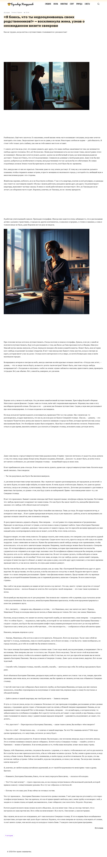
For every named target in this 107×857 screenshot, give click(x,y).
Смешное (48, 4)
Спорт (72, 4)
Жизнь (55, 4)
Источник (99, 828)
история (10, 835)
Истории (7, 12)
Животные (64, 4)
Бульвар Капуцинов (22, 4)
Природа (79, 4)
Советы (87, 4)
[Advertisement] (53, 47)
